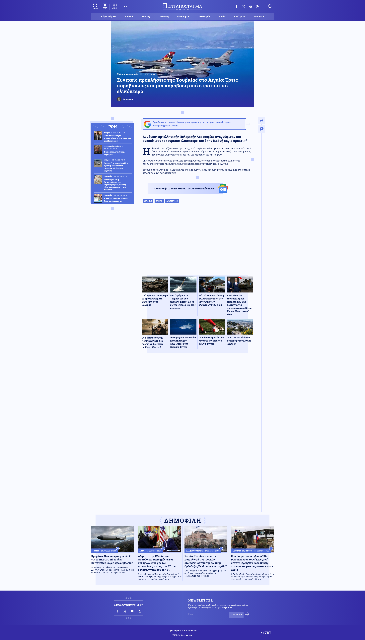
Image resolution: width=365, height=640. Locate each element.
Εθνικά (129, 16)
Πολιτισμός (204, 16)
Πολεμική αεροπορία (127, 74)
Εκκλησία (239, 16)
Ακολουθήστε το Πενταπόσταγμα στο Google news (184, 188)
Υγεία (222, 16)
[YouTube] (250, 6)
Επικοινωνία (190, 630)
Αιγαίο (159, 200)
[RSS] (257, 6)
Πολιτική (164, 16)
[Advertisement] (197, 242)
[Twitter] (243, 6)
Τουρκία (148, 200)
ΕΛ (125, 6)
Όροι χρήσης (175, 630)
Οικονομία (183, 16)
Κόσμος (146, 16)
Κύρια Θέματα (108, 16)
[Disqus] (197, 396)
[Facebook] (236, 6)
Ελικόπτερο (172, 200)
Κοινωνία (259, 16)
